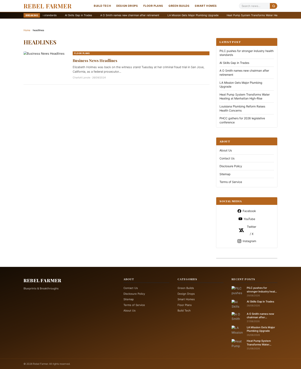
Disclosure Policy (231, 166)
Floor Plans (153, 5)
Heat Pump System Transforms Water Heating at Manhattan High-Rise (250, 15)
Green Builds (179, 5)
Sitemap (225, 174)
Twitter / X (251, 230)
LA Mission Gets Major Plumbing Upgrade (173, 15)
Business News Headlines (95, 60)
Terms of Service (231, 182)
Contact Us (227, 158)
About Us (226, 150)
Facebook (249, 211)
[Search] (273, 6)
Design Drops (127, 5)
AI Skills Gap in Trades (59, 15)
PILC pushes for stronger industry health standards (262, 289)
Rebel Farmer (48, 6)
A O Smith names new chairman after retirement (110, 15)
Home (27, 30)
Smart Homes (206, 5)
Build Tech (102, 5)
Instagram (249, 241)
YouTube (249, 219)
